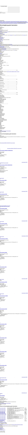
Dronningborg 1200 (3, 337)
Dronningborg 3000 (3, 351)
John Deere (11, 23)
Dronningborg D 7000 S (4, 238)
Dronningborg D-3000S (4, 295)
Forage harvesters (12, 21)
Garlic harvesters (10, 22)
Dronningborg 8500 (3, 180)
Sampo (25, 23)
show (1, 130)
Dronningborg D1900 (3, 223)
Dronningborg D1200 (3, 379)
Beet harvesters (17, 21)
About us (1, 422)
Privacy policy (7, 424)
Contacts (5, 422)
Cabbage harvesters (5, 22)
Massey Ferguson (17, 23)
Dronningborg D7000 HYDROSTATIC (2, 420)
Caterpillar (2, 23)
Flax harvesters (15, 22)
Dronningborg (2, 395)
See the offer (2, 402)
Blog (17, 424)
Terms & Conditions (2, 424)
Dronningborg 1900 (2, 412)
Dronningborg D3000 (3, 208)
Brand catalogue (20, 424)
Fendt (9, 23)
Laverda (14, 23)
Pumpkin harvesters (22, 21)
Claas (4, 23)
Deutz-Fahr (6, 23)
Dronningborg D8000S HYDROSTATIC (6, 150)
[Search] (14, 10)
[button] (14, 16)
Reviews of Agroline (14, 424)
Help (3, 422)
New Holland (22, 23)
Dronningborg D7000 (3, 194)
